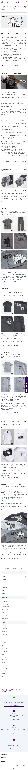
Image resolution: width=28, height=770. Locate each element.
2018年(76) (4, 648)
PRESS (3, 590)
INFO (3, 582)
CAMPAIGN (4, 587)
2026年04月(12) (5, 612)
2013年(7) (4, 662)
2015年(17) (4, 657)
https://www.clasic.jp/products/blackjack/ (11, 560)
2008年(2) (4, 676)
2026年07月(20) (5, 604)
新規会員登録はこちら (14, 734)
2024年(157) (5, 631)
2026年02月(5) (5, 618)
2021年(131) (5, 640)
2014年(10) (4, 659)
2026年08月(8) (5, 601)
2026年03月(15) (5, 615)
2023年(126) (5, 634)
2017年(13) (4, 651)
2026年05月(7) (5, 609)
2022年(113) (5, 637)
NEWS (3, 576)
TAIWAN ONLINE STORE (7, 765)
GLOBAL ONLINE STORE (21, 765)
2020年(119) (5, 643)
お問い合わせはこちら (14, 748)
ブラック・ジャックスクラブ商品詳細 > (10, 282)
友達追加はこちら (14, 705)
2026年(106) (5, 626)
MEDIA (3, 593)
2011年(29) (4, 668)
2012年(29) (4, 665)
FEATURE (4, 579)
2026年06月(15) (5, 607)
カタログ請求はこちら (14, 719)
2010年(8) (4, 671)
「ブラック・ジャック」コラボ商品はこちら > (12, 65)
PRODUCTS (4, 585)
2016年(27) (4, 654)
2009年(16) (4, 673)
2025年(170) (5, 628)
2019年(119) (5, 645)
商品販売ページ (6, 49)
